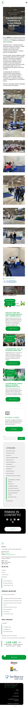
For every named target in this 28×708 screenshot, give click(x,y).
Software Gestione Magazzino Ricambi (12, 598)
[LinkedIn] (14, 519)
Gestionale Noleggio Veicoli (10, 607)
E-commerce (4, 623)
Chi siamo (4, 570)
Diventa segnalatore (8, 585)
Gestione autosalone (13, 488)
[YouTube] (18, 519)
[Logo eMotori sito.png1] (2, 2)
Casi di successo (10, 646)
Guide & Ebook (8, 644)
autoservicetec (8, 278)
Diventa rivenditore (8, 583)
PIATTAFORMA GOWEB (7, 631)
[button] (26, 2)
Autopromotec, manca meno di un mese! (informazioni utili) (13, 385)
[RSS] (13, 522)
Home (17, 690)
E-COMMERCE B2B (7, 627)
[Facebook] (7, 519)
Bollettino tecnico (10, 450)
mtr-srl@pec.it (7, 553)
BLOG (19, 642)
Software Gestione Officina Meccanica (12, 600)
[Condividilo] (8, 282)
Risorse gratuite (10, 471)
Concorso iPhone (10, 453)
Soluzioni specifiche (8, 613)
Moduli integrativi (7, 609)
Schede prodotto (18, 644)
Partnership (9, 468)
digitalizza (8, 455)
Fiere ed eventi (14, 14)
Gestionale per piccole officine (9, 635)
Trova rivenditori (7, 580)
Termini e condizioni (13, 703)
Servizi (19, 646)
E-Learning (16, 696)
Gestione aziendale (10, 462)
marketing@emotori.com (10, 554)
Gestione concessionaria (14, 490)
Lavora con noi (5, 574)
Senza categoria (10, 473)
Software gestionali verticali (13, 475)
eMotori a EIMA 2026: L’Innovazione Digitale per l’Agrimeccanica (13, 314)
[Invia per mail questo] (4, 282)
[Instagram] (11, 520)
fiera (13, 278)
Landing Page (9, 464)
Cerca (4, 436)
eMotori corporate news (12, 457)
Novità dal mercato (10, 466)
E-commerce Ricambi (12, 486)
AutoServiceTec (7, 40)
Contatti (3, 572)
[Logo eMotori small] (5, 543)
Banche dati (11, 483)
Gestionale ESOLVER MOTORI (8, 594)
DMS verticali (6, 611)
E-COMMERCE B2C (7, 629)
